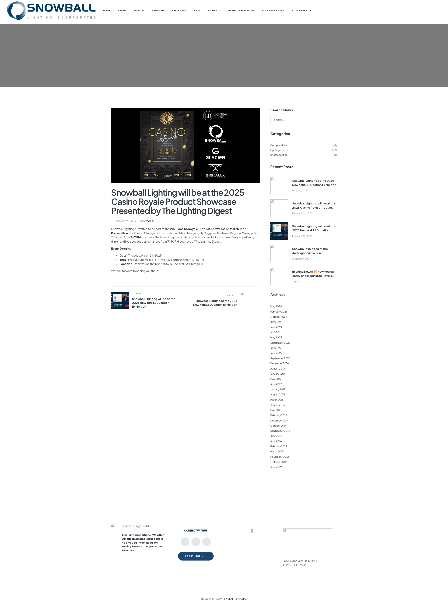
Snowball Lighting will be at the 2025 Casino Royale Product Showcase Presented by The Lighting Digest (313, 205)
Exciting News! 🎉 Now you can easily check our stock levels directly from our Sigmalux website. (313, 274)
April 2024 (276, 332)
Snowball (148, 220)
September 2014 (280, 430)
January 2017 (277, 389)
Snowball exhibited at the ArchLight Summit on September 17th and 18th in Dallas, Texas (310, 251)
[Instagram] (206, 541)
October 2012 (278, 461)
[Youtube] (185, 541)
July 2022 (275, 347)
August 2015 (277, 404)
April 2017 (276, 384)
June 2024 (276, 327)
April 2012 (276, 467)
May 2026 (276, 306)
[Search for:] (303, 119)
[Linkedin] (195, 541)
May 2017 (275, 378)
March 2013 (277, 451)
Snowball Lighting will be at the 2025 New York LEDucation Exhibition (313, 228)
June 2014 (276, 435)
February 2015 (278, 415)
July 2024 (276, 321)
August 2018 (277, 368)
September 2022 (280, 342)
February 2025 (279, 311)
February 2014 (278, 446)
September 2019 (280, 358)
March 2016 (277, 399)
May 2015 (275, 410)
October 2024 (278, 316)
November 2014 (279, 420)
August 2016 (277, 394)
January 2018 (277, 373)
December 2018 (279, 363)
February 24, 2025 (125, 220)
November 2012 (279, 456)
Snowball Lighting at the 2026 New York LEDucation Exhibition (314, 183)
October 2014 (278, 425)
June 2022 (276, 353)
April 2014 (276, 441)
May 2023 (276, 337)
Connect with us (195, 530)
